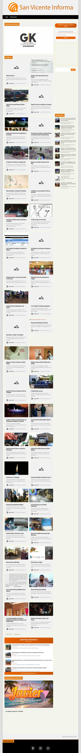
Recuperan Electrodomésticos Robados (14, 505)
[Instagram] (40, 748)
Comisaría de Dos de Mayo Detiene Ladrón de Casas (41, 420)
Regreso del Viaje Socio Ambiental (38, 589)
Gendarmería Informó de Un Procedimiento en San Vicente (16, 134)
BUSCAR (66, 37)
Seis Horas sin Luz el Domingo (12, 477)
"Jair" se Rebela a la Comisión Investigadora (40, 306)
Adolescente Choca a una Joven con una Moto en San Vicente (16, 278)
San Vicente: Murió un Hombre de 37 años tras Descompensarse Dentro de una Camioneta (68, 119)
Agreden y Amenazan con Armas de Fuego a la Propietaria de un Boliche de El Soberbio (16, 420)
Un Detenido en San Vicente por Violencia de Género (41, 249)
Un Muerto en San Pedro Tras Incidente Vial (15, 162)
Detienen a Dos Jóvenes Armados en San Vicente (40, 619)
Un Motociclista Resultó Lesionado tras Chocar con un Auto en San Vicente (68, 134)
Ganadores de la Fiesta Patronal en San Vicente (39, 76)
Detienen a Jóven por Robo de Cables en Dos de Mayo (40, 363)
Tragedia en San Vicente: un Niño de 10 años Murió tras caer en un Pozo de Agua (68, 155)
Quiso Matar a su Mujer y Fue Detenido (14, 335)
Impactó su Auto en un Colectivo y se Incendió (41, 104)
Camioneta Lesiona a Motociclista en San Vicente (15, 306)
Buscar (73, 69)
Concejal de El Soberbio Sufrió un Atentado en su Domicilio (16, 220)
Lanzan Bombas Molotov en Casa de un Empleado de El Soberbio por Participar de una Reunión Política (16, 619)
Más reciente (9, 634)
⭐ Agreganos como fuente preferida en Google (66, 25)
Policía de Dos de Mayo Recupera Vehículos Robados (40, 449)
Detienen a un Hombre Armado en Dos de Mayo (40, 162)
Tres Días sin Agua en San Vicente (38, 220)
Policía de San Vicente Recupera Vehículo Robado (15, 105)
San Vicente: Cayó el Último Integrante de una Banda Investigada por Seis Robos (68, 184)
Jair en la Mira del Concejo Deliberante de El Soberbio (15, 590)
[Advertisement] (13, 724)
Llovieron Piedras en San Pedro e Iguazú (15, 533)
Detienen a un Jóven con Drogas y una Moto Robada (15, 363)
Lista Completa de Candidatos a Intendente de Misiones (16, 249)
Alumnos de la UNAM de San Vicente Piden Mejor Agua (40, 534)
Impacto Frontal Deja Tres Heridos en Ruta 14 (41, 477)
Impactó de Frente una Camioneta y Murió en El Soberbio (16, 391)
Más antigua (16, 634)
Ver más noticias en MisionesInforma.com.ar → (29, 673)
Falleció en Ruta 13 (10, 76)
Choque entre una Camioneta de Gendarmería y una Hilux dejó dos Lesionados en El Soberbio (68, 127)
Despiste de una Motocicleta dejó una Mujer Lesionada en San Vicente (68, 149)
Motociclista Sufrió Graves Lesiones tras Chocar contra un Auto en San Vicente (68, 142)
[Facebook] (32, 748)
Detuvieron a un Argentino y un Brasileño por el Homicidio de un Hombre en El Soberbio (67, 170)
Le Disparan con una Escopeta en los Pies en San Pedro (40, 191)
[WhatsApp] (48, 748)
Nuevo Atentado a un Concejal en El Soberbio (16, 191)
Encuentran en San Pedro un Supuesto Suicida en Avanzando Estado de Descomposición (41, 134)
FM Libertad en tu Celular (36, 562)
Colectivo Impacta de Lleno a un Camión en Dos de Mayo (15, 449)
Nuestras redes (13, 17)
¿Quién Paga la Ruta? (65, 177)
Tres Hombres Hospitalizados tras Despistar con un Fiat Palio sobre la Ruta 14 (68, 163)
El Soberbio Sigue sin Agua (37, 391)
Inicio (7, 17)
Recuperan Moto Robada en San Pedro (39, 323)
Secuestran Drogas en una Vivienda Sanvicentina (39, 505)
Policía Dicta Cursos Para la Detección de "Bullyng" (40, 278)
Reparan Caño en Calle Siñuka (12, 562)
